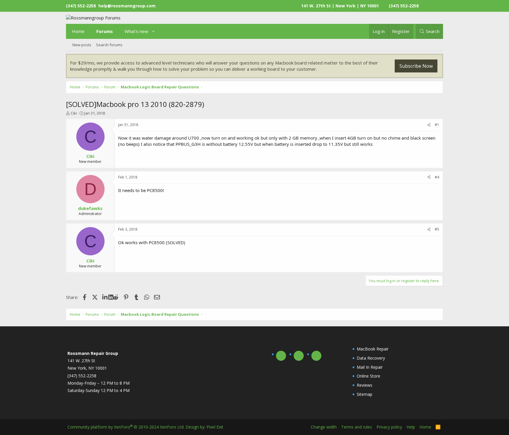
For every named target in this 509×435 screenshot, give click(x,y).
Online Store (368, 376)
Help (410, 427)
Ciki (74, 113)
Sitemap (364, 394)
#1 (437, 124)
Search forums (109, 44)
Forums (104, 31)
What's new (136, 31)
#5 (437, 229)
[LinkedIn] (105, 297)
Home (78, 31)
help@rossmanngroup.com (127, 6)
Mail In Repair (370, 367)
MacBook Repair (373, 349)
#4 (437, 177)
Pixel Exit (214, 427)
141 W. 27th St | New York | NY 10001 (340, 6)
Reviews (364, 385)
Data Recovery (371, 358)
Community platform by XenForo (125, 427)
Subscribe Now (416, 66)
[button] (153, 31)
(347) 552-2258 (404, 6)
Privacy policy (389, 427)
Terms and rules (356, 427)
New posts (81, 44)
